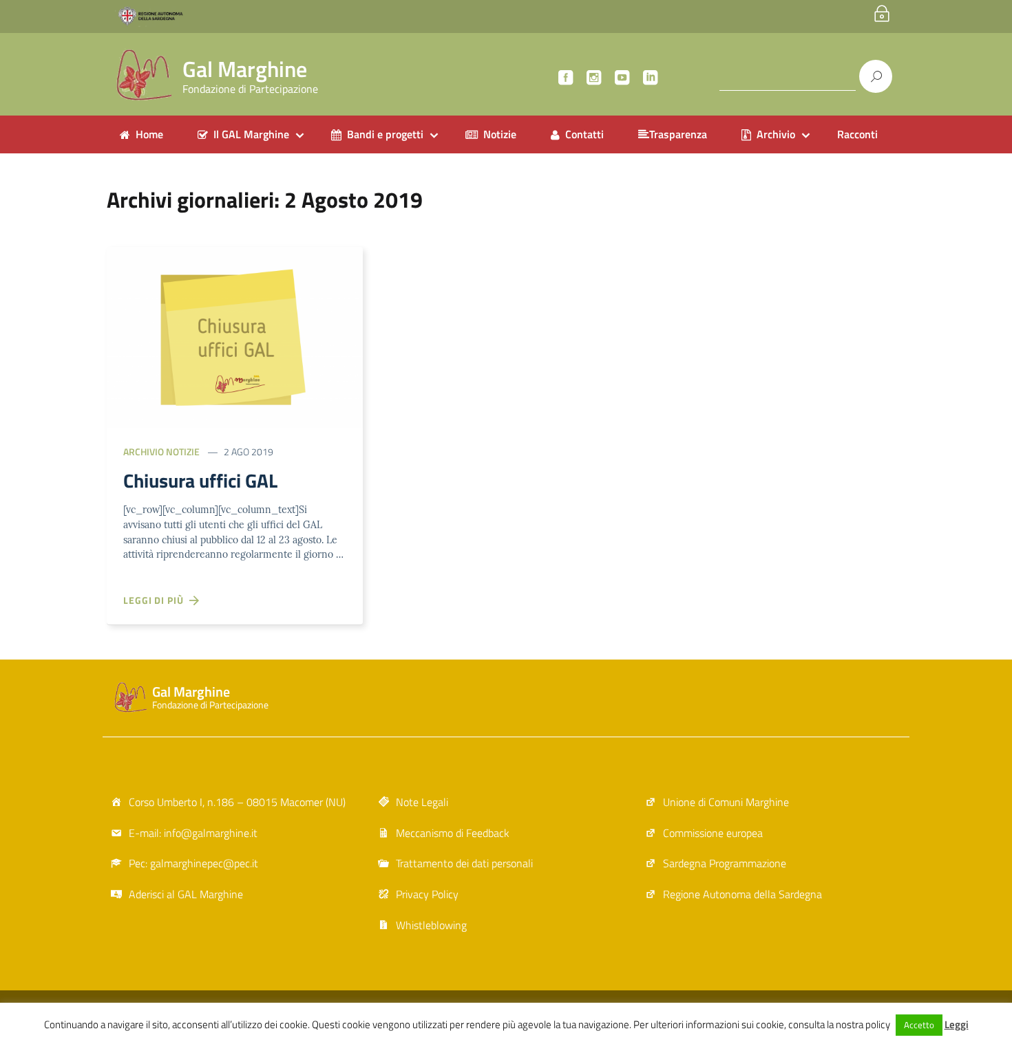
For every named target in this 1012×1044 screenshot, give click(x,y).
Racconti (857, 134)
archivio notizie (161, 451)
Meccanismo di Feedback (452, 833)
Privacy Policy (427, 894)
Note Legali (422, 802)
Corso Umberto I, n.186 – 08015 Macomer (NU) (237, 802)
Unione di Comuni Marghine (726, 802)
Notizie (499, 134)
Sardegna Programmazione (724, 863)
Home (149, 134)
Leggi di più (156, 600)
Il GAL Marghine (251, 134)
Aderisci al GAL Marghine (186, 894)
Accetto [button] (919, 1025)
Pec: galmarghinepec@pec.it (193, 863)
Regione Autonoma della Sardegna (742, 894)
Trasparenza (678, 134)
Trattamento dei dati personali (464, 863)
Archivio (776, 134)
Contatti (584, 134)
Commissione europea (713, 833)
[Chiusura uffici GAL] (235, 336)
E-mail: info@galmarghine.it (193, 833)
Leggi (957, 1024)
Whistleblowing (431, 925)
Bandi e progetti (385, 134)
